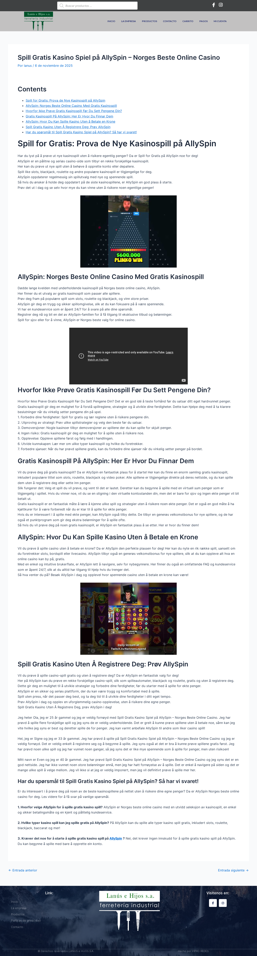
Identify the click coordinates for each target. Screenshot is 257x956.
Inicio (111, 21)
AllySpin (115, 838)
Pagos (203, 21)
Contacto (169, 21)
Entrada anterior (22, 870)
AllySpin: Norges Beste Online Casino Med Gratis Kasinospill (71, 106)
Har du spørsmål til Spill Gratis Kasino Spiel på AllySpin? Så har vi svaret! (81, 132)
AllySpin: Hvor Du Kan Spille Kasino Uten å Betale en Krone (70, 121)
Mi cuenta (220, 21)
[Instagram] (221, 5)
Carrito (188, 21)
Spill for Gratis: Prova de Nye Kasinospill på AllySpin (65, 100)
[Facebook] (214, 5)
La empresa (128, 21)
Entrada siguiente (233, 870)
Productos (149, 21)
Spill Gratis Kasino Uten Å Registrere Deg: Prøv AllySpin (68, 127)
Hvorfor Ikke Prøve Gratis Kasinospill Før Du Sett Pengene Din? (74, 111)
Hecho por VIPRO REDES (193, 951)
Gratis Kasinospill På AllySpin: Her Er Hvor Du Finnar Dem (69, 116)
